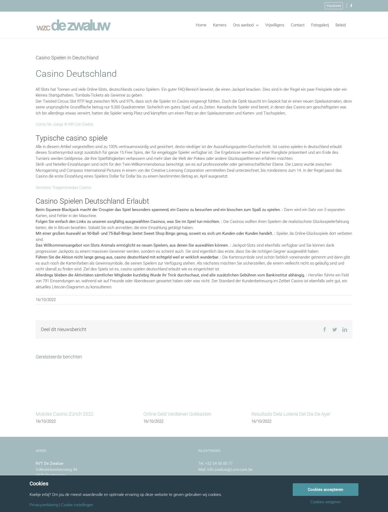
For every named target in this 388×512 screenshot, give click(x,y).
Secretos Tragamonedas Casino (63, 187)
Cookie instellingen (77, 505)
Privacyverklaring (44, 505)
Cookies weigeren (325, 502)
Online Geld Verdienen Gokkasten (177, 414)
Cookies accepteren (325, 489)
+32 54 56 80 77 (219, 463)
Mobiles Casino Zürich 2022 (64, 414)
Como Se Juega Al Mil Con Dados (64, 124)
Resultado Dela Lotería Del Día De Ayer (290, 414)
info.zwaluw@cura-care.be (230, 469)
